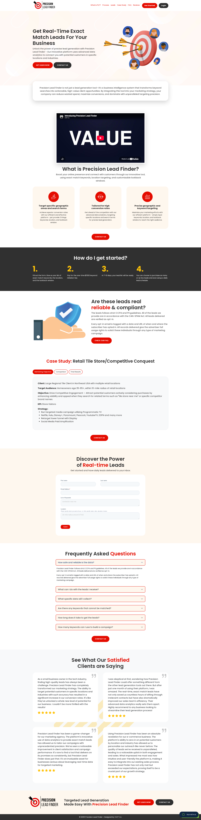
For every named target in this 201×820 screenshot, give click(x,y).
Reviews (136, 5)
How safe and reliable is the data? (76, 562)
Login (163, 5)
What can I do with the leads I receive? (78, 589)
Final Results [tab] (76, 372)
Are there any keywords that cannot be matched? (84, 608)
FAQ (129, 5)
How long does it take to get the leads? (78, 617)
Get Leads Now (42, 65)
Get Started (149, 5)
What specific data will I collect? (75, 598)
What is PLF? (96, 5)
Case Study (121, 5)
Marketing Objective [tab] (43, 372)
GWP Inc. (118, 817)
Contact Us (62, 65)
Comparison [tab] (61, 372)
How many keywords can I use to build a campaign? (85, 627)
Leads (113, 5)
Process (105, 5)
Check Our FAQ (101, 340)
